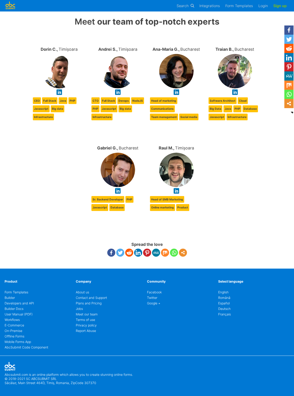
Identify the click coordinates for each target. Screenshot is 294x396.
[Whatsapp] (174, 253)
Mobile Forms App (18, 342)
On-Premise (13, 331)
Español (224, 303)
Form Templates (239, 5)
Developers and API (19, 303)
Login (263, 5)
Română (224, 298)
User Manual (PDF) (19, 314)
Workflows (12, 320)
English (223, 292)
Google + (153, 303)
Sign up (280, 5)
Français (224, 314)
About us (82, 292)
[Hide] (292, 112)
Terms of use (85, 320)
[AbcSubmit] (10, 5)
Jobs (79, 309)
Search (183, 5)
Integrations (209, 5)
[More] (183, 253)
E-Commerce (14, 325)
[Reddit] (129, 253)
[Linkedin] (138, 253)
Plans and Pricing (89, 303)
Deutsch (224, 309)
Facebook (154, 292)
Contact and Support (91, 298)
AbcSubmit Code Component (26, 347)
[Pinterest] (147, 253)
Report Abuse (86, 331)
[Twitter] (120, 253)
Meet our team (87, 314)
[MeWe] (156, 253)
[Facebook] (111, 253)
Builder (10, 298)
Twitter (152, 298)
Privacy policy (86, 325)
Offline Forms (14, 336)
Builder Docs (14, 309)
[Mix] (165, 253)
